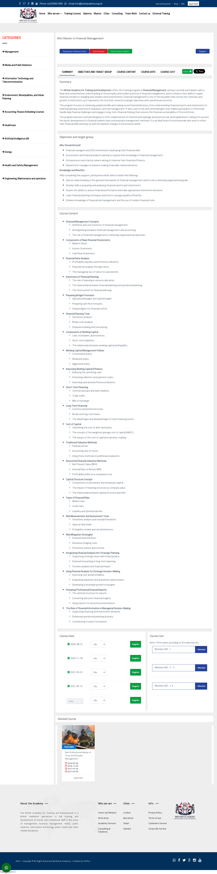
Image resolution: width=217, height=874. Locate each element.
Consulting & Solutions (104, 830)
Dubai (126, 823)
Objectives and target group (95, 72)
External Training (161, 13)
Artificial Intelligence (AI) (16, 138)
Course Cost (168, 72)
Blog (176, 4)
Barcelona (128, 818)
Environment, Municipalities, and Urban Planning (23, 97)
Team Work (131, 13)
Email (186, 71)
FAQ (182, 4)
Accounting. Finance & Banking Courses (24, 111)
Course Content (126, 72)
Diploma (87, 13)
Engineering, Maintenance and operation (25, 178)
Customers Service (158, 823)
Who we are (54, 13)
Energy (8, 152)
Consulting (117, 13)
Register (202, 51)
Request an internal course (74, 51)
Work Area (103, 818)
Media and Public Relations (18, 65)
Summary (67, 72)
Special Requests (163, 4)
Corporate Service (157, 829)
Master (97, 13)
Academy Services (107, 823)
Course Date (148, 72)
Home (42, 13)
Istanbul (127, 829)
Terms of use (155, 818)
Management (11, 51)
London (127, 812)
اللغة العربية (193, 4)
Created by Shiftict (81, 861)
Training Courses (72, 13)
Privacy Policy (155, 812)
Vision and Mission (107, 812)
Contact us (144, 13)
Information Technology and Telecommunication (17, 80)
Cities (106, 13)
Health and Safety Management (21, 165)
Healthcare (10, 125)
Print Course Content (120, 51)
